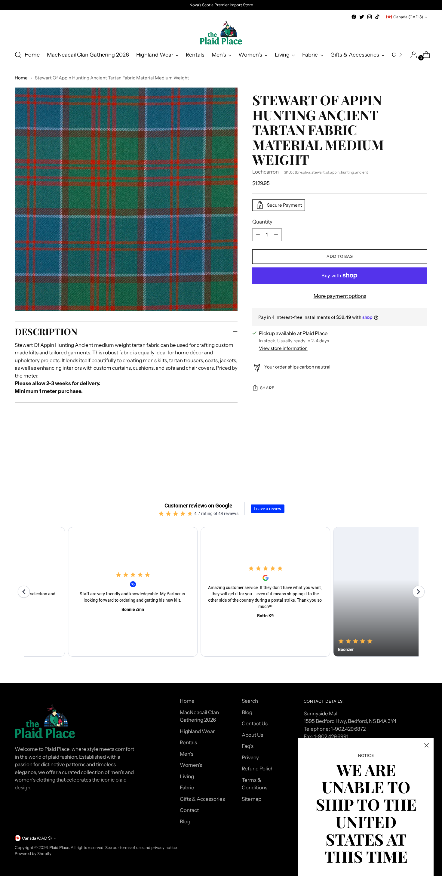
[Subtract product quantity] (276, 235)
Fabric (187, 788)
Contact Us (255, 723)
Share (267, 387)
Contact (189, 810)
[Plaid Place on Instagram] (369, 17)
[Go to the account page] (411, 55)
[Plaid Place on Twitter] (361, 17)
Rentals (188, 742)
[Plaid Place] (221, 33)
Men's (186, 754)
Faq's (247, 746)
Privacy (250, 757)
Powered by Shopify (33, 853)
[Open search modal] (18, 55)
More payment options (340, 296)
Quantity (262, 222)
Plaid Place (59, 847)
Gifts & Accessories (202, 799)
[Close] (426, 745)
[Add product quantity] (258, 235)
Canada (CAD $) (408, 16)
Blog (185, 822)
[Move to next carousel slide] (422, 459)
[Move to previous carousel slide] (409, 460)
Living (187, 776)
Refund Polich (258, 769)
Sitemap (251, 799)
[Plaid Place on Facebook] (354, 17)
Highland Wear (197, 731)
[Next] (400, 55)
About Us (252, 735)
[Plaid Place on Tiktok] (377, 17)
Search (250, 701)
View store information (283, 348)
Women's (191, 765)
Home (21, 78)
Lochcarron (265, 172)
